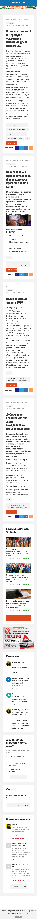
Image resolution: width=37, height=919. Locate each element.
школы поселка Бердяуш (15, 138)
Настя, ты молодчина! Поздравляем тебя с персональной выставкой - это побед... (20, 683)
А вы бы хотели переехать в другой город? (16, 743)
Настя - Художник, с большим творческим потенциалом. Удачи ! (20, 712)
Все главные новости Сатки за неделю (18, 618)
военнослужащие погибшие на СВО (18, 129)
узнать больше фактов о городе (18, 805)
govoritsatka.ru (18, 3)
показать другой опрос (19, 777)
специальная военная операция (17, 134)
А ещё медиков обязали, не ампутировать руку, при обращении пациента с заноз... (21, 667)
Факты (9, 789)
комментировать (12, 143)
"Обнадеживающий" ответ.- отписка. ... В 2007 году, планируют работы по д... (20, 724)
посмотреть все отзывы (18, 886)
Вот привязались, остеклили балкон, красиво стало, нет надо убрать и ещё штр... (19, 699)
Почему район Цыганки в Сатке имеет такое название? (18, 796)
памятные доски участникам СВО (17, 125)
